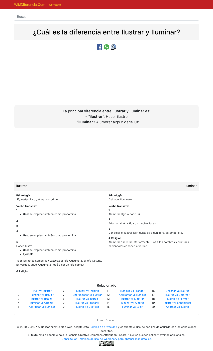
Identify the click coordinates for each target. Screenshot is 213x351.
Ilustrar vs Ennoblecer (177, 302)
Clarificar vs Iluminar (42, 306)
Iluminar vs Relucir (42, 294)
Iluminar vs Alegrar (132, 302)
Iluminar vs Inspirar (87, 290)
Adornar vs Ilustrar (177, 306)
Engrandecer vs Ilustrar (87, 294)
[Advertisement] (106, 76)
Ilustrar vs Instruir (87, 298)
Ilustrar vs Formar (178, 298)
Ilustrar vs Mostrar (132, 298)
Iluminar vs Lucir (132, 306)
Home (99, 320)
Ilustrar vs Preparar (87, 302)
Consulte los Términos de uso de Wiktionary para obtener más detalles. (107, 339)
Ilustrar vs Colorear (177, 294)
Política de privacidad (103, 327)
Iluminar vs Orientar (42, 302)
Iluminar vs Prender (132, 290)
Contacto (55, 4)
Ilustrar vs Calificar (87, 306)
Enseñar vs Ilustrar (177, 290)
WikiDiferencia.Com (29, 5)
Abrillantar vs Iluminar (132, 294)
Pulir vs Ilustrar (42, 290)
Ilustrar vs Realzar (42, 298)
